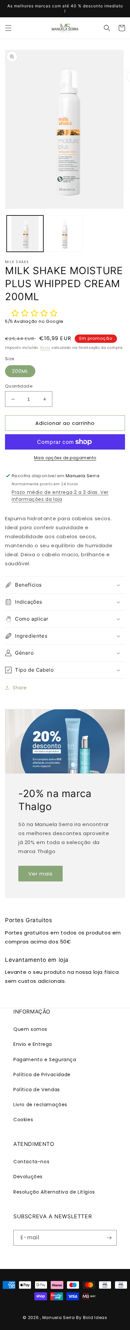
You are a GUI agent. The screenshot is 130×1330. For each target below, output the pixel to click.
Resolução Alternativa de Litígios (54, 1192)
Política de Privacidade (42, 1074)
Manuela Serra (58, 1317)
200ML (20, 371)
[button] (8, 28)
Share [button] (20, 687)
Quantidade (19, 386)
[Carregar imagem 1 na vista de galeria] (25, 233)
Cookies (23, 1119)
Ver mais (40, 873)
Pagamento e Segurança (44, 1059)
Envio (45, 347)
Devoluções (28, 1176)
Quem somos (30, 1029)
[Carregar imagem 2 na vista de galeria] (65, 233)
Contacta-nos (31, 1161)
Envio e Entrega (32, 1044)
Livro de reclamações (40, 1104)
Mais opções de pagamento (65, 458)
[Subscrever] (109, 1238)
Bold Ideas (95, 1317)
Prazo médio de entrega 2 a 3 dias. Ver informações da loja (60, 496)
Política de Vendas (36, 1089)
